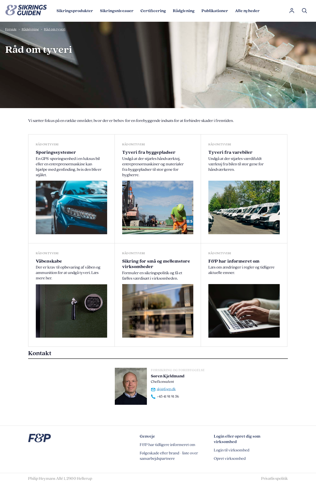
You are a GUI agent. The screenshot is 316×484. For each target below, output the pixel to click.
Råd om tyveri (54, 29)
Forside (11, 29)
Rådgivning (30, 29)
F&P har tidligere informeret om (167, 445)
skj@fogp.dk (166, 389)
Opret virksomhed (230, 458)
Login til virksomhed (231, 450)
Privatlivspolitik (274, 478)
